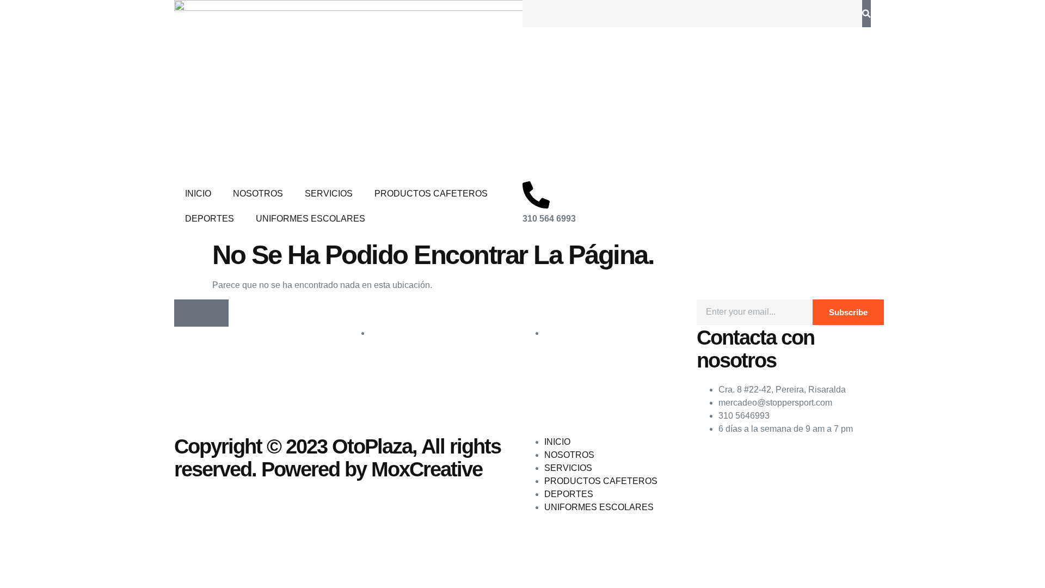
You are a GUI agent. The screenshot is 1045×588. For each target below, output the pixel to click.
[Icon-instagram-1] (215, 313)
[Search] (866, 13)
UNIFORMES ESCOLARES (310, 218)
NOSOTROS (258, 193)
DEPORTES (209, 218)
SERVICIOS (329, 193)
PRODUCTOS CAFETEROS (431, 193)
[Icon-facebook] (187, 313)
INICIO (198, 193)
